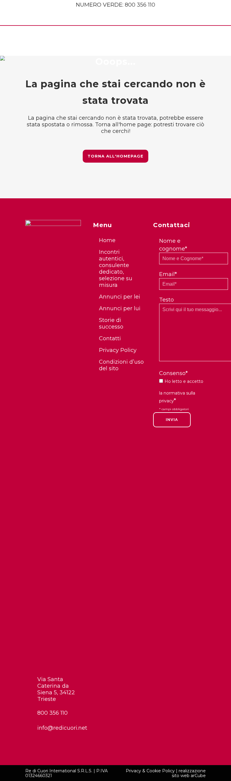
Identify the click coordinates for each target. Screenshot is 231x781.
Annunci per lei (119, 296)
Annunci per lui (119, 308)
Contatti (110, 338)
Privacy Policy (118, 350)
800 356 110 (140, 5)
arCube (198, 775)
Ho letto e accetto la (181, 391)
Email (168, 274)
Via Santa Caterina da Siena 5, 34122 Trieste (56, 689)
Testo (166, 299)
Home (107, 240)
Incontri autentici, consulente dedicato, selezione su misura (115, 268)
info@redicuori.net (59, 728)
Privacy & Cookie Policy (150, 770)
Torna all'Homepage (115, 156)
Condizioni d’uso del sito (121, 365)
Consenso (173, 373)
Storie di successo (111, 323)
